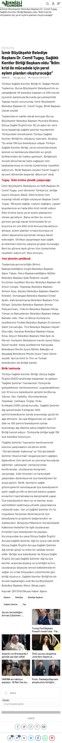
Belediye (19, 597)
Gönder (6, 700)
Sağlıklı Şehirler (11, 604)
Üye (24, 604)
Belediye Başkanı (35, 597)
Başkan (7, 597)
